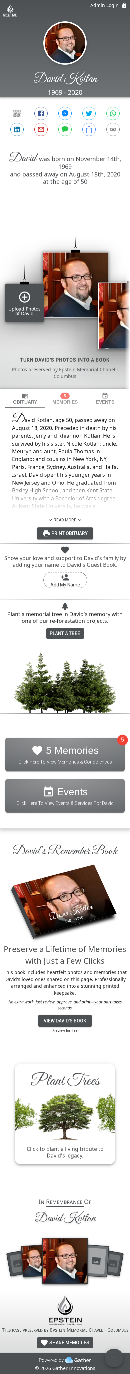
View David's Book (65, 1020)
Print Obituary (69, 533)
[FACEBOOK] (41, 113)
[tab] (25, 398)
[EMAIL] (41, 129)
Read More (65, 520)
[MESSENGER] (65, 113)
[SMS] (65, 129)
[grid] (65, 301)
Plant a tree (65, 633)
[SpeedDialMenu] (114, 1358)
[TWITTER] (89, 113)
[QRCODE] (17, 113)
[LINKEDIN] (17, 129)
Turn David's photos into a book (65, 360)
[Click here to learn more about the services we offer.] (65, 1310)
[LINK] (113, 129)
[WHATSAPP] (113, 113)
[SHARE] (89, 129)
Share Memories (68, 1342)
